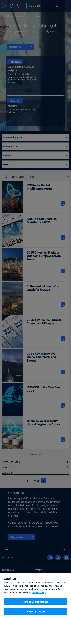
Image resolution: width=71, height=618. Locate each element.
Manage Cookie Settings (35, 601)
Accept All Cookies (35, 611)
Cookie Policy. (39, 592)
